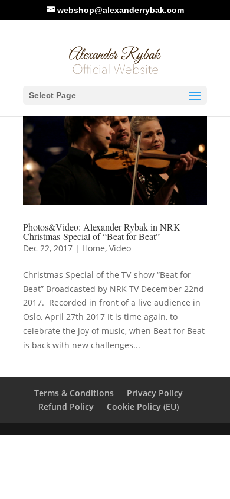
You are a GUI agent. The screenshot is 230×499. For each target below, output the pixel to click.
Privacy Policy (155, 392)
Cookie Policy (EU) (143, 406)
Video (120, 248)
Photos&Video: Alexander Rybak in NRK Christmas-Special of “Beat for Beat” (101, 231)
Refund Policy (66, 406)
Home (93, 248)
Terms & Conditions (74, 392)
